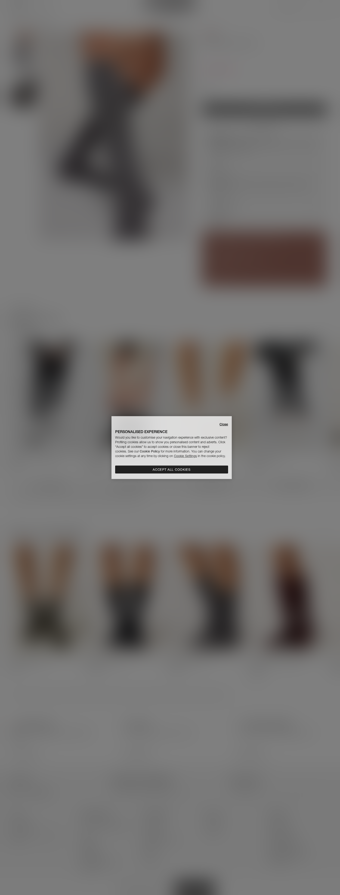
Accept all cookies (172, 469)
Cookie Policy (150, 451)
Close (223, 424)
